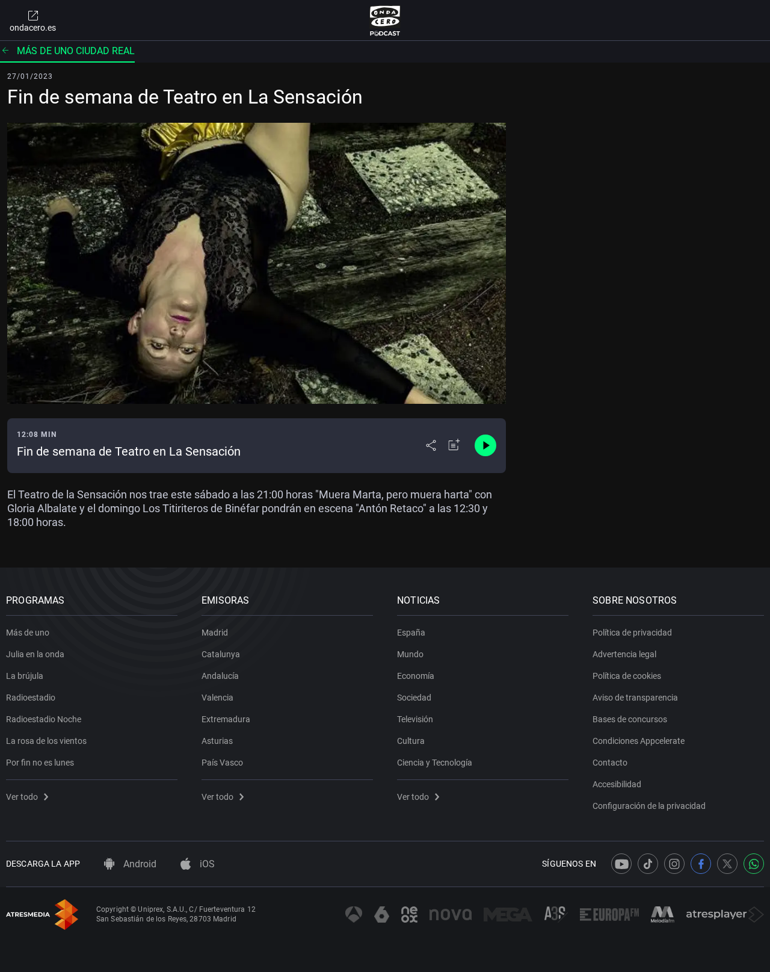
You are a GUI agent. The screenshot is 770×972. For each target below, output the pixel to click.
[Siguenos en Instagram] (674, 863)
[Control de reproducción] (485, 445)
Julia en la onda (35, 654)
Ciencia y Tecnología (434, 762)
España (411, 632)
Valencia (217, 697)
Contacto (610, 762)
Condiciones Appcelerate (639, 741)
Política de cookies (627, 676)
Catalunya (221, 654)
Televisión (415, 719)
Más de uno (27, 632)
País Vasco (222, 762)
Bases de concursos (630, 719)
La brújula (24, 676)
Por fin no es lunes (40, 762)
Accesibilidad (617, 784)
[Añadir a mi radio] (454, 445)
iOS (206, 864)
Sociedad (414, 697)
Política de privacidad (632, 632)
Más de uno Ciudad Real (76, 51)
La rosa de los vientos (46, 741)
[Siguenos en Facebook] (701, 863)
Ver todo (22, 797)
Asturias (217, 741)
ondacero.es (33, 28)
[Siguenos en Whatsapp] (754, 863)
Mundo (410, 654)
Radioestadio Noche (43, 719)
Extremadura (226, 719)
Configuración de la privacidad (649, 806)
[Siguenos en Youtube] (621, 863)
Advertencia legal (624, 654)
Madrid (215, 632)
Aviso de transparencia (635, 697)
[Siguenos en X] (727, 863)
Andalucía (220, 676)
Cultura (411, 741)
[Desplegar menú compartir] (431, 445)
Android (138, 864)
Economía (415, 676)
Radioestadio (30, 697)
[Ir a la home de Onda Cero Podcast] (385, 20)
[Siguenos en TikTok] (648, 863)
